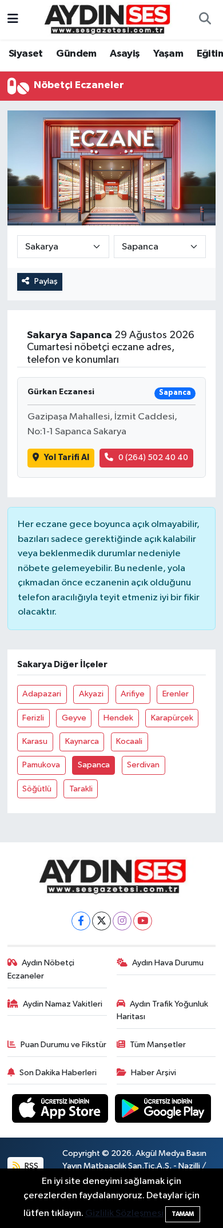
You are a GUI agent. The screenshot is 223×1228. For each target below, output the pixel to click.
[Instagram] (122, 921)
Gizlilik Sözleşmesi (124, 1213)
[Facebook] (80, 921)
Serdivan (143, 764)
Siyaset (26, 54)
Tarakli (81, 789)
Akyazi (91, 694)
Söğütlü (36, 789)
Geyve (74, 718)
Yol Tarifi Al (66, 457)
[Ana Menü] (12, 20)
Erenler (175, 694)
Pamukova (41, 764)
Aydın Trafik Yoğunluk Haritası (163, 1010)
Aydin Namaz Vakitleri (62, 1004)
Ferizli (33, 718)
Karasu (34, 741)
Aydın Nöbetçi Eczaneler (41, 969)
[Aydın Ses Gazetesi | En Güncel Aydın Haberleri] (106, 19)
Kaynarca (82, 741)
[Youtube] (142, 921)
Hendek (118, 718)
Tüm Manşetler (158, 1044)
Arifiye (133, 694)
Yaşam (168, 54)
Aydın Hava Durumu (168, 962)
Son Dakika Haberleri (58, 1072)
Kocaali (129, 741)
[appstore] (61, 1111)
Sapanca (94, 764)
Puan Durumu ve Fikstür (63, 1044)
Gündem (76, 54)
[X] (101, 921)
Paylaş (46, 281)
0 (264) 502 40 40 (153, 457)
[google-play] (163, 1111)
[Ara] (205, 20)
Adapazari (41, 694)
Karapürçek (172, 718)
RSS (30, 1166)
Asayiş (125, 54)
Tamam (183, 1214)
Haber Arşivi (153, 1072)
